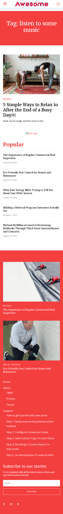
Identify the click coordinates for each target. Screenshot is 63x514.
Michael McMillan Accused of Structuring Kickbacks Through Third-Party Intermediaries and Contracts (31, 228)
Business (7, 99)
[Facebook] (4, 504)
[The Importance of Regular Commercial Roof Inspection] (31, 282)
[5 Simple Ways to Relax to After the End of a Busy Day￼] (31, 74)
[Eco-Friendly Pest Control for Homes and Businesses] (31, 340)
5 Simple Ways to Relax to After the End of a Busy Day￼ (30, 110)
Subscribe (31, 491)
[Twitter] (18, 504)
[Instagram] (11, 504)
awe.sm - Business (11, 365)
